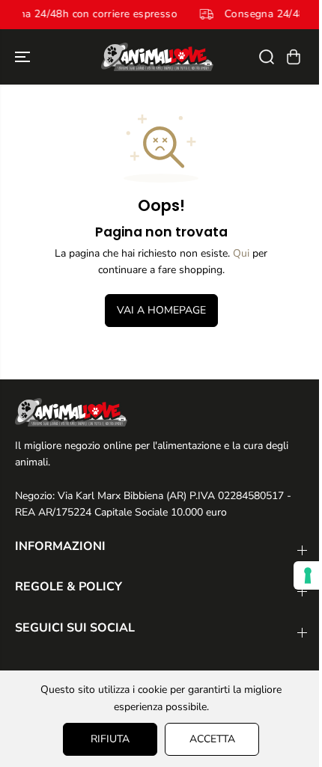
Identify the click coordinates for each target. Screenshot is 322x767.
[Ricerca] (266, 56)
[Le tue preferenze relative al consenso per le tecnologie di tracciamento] (308, 575)
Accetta (212, 739)
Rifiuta (110, 739)
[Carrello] (293, 56)
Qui (241, 253)
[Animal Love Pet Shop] (157, 57)
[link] (161, 412)
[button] (24, 57)
